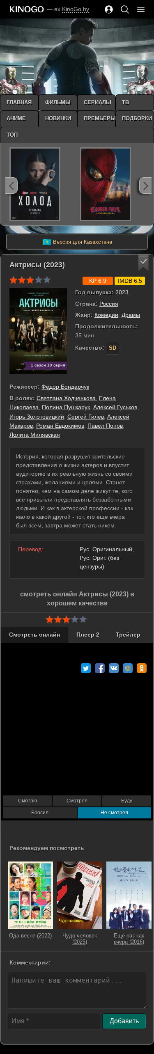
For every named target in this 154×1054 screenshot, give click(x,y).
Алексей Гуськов (115, 407)
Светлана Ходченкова (66, 398)
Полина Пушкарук (66, 407)
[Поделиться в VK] (114, 668)
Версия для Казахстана (77, 242)
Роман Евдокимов (60, 425)
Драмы (131, 315)
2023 (122, 292)
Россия (108, 303)
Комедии (106, 315)
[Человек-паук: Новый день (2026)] (105, 184)
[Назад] (11, 185)
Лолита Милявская (34, 434)
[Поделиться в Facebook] (100, 668)
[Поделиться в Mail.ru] (128, 668)
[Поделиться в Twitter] (86, 668)
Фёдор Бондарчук (65, 386)
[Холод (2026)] (34, 184)
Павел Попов (105, 425)
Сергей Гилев (85, 416)
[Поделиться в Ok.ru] (142, 668)
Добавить (124, 1020)
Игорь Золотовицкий (36, 416)
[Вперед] (145, 185)
